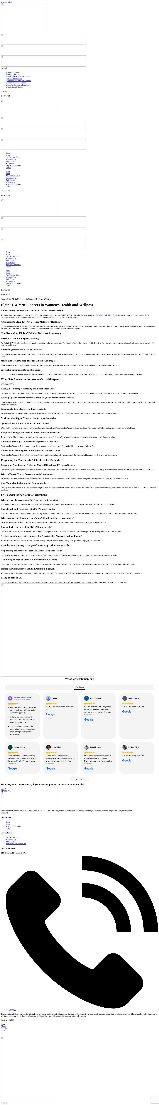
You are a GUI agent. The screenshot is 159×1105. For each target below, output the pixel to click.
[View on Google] (48, 698)
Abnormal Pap (11, 159)
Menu (4, 68)
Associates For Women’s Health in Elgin (102, 315)
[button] (79, 1033)
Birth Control (10, 161)
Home (8, 153)
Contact (8, 168)
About (8, 155)
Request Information (13, 166)
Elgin (148, 326)
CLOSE (4, 1103)
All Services (10, 163)
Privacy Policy (58, 1020)
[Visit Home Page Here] (23, 33)
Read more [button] (88, 715)
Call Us (4, 1028)
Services (4, 1030)
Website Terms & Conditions (41, 1020)
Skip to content (6, 2)
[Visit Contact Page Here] (43, 44)
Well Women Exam (13, 157)
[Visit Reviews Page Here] (43, 66)
